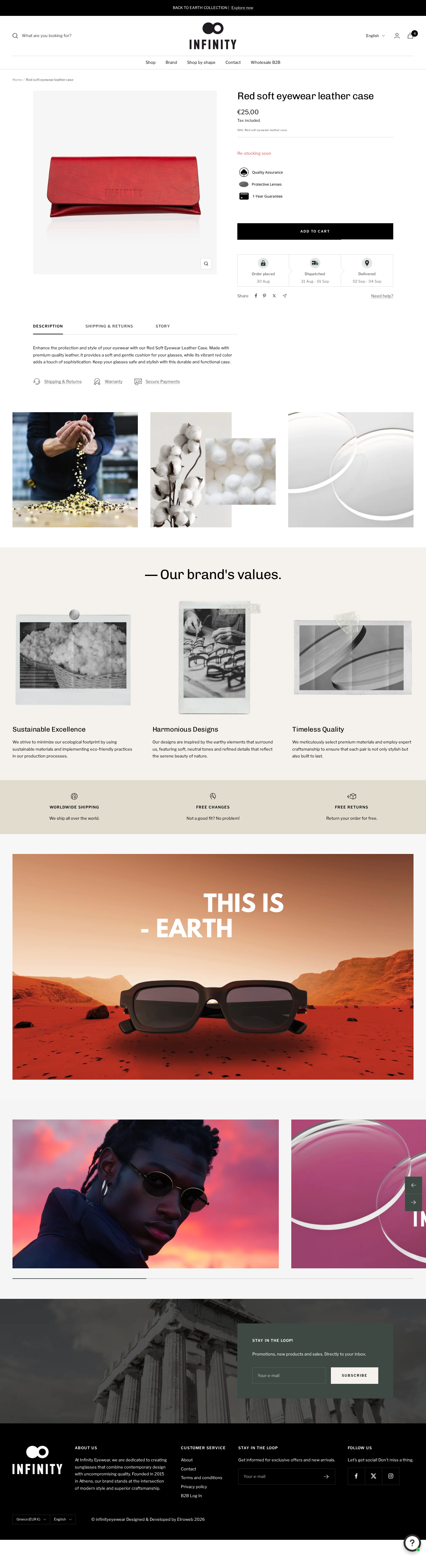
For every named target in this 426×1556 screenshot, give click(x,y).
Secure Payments (163, 381)
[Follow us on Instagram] (390, 1476)
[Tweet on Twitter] (274, 296)
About (187, 1459)
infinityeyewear (110, 1519)
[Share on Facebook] (256, 296)
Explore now (242, 7)
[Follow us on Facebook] (356, 1476)
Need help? (382, 295)
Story (163, 326)
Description (48, 326)
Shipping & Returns (109, 326)
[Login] (397, 35)
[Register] (326, 1476)
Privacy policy (194, 1486)
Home (17, 80)
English (372, 35)
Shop (151, 62)
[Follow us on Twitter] (373, 1476)
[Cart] (410, 36)
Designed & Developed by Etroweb (160, 1519)
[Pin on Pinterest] (264, 296)
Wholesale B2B (265, 62)
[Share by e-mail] (285, 296)
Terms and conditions (201, 1477)
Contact (233, 62)
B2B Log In (191, 1495)
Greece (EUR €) (28, 1519)
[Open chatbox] (412, 1543)
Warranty (114, 381)
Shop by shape (201, 62)
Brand (171, 62)
